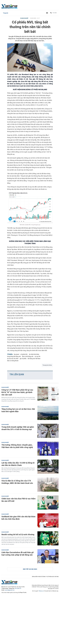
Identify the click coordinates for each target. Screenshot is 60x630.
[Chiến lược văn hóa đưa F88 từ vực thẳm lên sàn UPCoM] (48, 502)
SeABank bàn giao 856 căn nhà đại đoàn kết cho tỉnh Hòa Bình (18, 517)
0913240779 (18, 588)
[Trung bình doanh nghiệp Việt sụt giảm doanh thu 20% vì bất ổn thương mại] (48, 431)
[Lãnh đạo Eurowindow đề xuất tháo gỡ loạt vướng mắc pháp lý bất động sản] (48, 556)
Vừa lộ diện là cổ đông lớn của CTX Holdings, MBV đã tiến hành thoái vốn (17, 482)
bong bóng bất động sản (14, 356)
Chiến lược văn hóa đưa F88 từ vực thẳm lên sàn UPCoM (18, 499)
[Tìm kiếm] (51, 13)
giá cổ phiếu (23, 358)
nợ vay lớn (37, 356)
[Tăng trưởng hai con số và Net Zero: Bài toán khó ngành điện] (48, 413)
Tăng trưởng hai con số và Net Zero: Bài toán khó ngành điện (18, 410)
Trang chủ (5, 13)
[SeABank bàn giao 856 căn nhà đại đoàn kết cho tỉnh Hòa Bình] (48, 520)
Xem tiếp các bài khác (30, 569)
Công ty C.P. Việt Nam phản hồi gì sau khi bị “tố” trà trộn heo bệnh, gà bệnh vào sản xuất (17, 392)
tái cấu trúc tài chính (12, 358)
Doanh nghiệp (24, 18)
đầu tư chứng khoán (12, 360)
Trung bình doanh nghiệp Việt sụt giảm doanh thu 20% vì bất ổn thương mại (17, 428)
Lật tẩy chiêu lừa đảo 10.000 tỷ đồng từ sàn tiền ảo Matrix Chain (18, 464)
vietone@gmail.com (9, 590)
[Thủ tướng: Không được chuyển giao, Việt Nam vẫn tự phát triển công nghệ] (48, 449)
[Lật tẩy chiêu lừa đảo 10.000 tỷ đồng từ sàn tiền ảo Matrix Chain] (48, 467)
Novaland (16, 354)
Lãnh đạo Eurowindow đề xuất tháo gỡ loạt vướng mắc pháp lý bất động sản (17, 553)
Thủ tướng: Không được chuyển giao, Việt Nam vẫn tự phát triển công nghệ (17, 446)
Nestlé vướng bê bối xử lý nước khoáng (17, 534)
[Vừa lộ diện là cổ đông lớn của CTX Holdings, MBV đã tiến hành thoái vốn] (48, 485)
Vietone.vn (41, 591)
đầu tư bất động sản (27, 356)
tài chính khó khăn (34, 354)
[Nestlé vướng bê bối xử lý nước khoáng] (48, 538)
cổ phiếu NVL (24, 354)
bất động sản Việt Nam (34, 358)
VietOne (9, 6)
